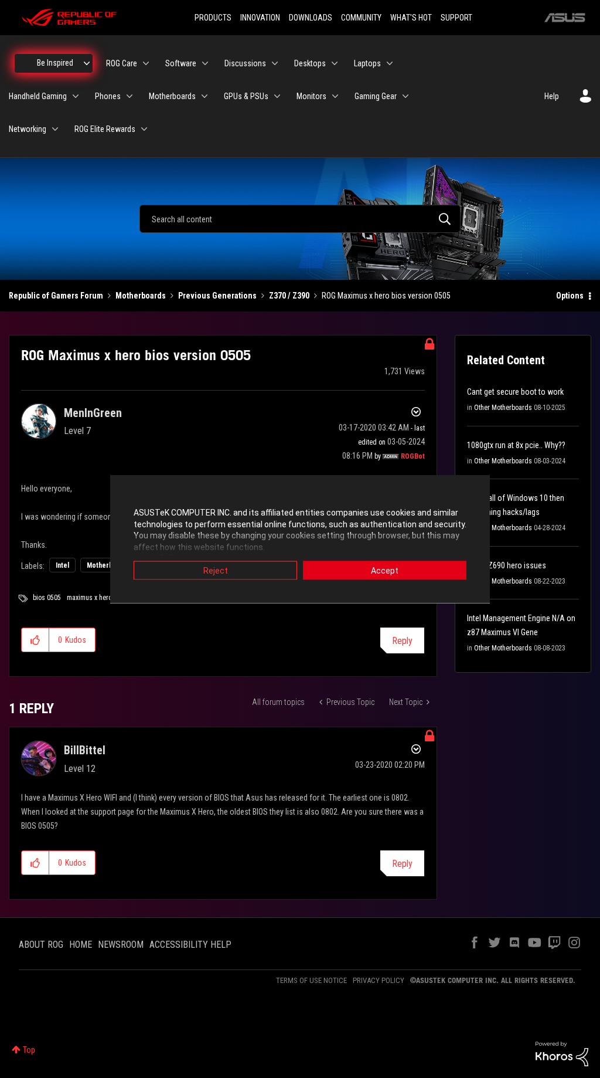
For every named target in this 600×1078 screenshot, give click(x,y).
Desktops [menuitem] (310, 63)
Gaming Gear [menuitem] (375, 96)
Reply (402, 640)
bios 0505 (47, 598)
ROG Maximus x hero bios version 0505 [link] (386, 295)
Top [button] (29, 1050)
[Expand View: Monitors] (335, 96)
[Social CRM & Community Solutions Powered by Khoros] (562, 1053)
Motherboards (140, 295)
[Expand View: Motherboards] (204, 96)
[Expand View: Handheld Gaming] (75, 96)
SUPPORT (456, 17)
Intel (62, 565)
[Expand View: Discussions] (275, 63)
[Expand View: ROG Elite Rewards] (144, 129)
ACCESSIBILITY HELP (190, 944)
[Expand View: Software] (205, 63)
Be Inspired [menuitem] (55, 62)
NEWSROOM (121, 944)
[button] (35, 640)
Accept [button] (384, 570)
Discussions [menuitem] (245, 63)
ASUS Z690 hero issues (506, 565)
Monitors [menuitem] (311, 96)
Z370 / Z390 (289, 295)
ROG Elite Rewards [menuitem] (104, 129)
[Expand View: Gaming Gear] (405, 96)
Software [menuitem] (180, 63)
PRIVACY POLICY (378, 980)
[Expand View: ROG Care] (146, 63)
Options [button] (570, 295)
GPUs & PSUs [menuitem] (246, 96)
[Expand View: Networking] (55, 129)
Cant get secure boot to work (515, 391)
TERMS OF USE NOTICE (311, 980)
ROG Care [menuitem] (121, 63)
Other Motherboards (503, 408)
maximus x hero (89, 598)
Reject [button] (215, 570)
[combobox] (300, 219)
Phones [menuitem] (108, 96)
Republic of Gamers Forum (56, 295)
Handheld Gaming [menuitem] (38, 96)
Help (551, 96)
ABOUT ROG (41, 944)
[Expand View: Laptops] (390, 63)
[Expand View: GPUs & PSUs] (277, 96)
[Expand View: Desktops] (334, 63)
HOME (80, 944)
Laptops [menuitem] (367, 63)
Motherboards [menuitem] (172, 96)
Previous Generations (217, 295)
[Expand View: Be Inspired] (87, 63)
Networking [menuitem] (27, 129)
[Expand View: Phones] (129, 96)
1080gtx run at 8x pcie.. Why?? (516, 445)
